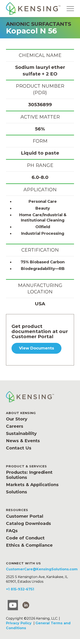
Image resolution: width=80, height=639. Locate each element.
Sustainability (21, 433)
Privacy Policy (19, 623)
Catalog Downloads (28, 523)
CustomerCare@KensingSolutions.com (42, 569)
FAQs (12, 530)
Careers (14, 426)
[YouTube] (13, 605)
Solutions (16, 491)
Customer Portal (24, 516)
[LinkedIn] (26, 605)
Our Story (16, 419)
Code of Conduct (25, 537)
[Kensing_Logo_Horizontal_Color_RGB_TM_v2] (33, 8)
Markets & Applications (32, 484)
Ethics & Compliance (29, 545)
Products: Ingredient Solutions (29, 475)
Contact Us (18, 448)
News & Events (23, 440)
